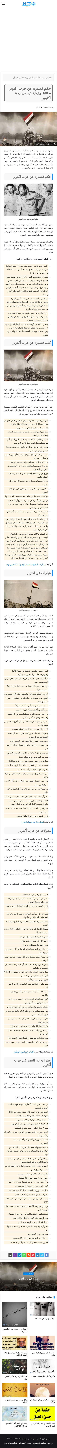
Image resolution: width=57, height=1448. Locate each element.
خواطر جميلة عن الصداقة (45, 1319)
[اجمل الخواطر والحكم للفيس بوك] (14, 1366)
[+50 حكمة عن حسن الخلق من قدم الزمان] (42, 1413)
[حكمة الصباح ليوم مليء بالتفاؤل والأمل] (42, 1390)
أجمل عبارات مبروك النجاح (32, 822)
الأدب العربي (32, 77)
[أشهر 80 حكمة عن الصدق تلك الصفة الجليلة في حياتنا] (14, 1343)
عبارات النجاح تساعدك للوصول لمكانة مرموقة (25, 564)
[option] (28, 1276)
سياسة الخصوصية (39, 1443)
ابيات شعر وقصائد (28, 1273)
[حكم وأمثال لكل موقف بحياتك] (42, 1366)
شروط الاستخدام (25, 1443)
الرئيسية (44, 77)
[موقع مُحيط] (28, 4)
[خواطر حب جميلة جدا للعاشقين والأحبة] (14, 1314)
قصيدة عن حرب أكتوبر (28, 1279)
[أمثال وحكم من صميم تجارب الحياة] (14, 1390)
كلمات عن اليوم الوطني (24, 1052)
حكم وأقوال (19, 77)
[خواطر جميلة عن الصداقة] (42, 1309)
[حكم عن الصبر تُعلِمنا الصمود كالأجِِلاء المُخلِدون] (14, 1413)
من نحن (50, 1443)
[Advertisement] (28, 39)
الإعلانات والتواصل (10, 1443)
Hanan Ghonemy (48, 107)
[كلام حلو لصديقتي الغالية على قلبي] (42, 1343)
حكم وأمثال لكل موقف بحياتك (43, 1376)
